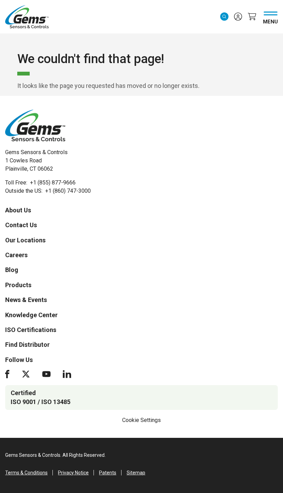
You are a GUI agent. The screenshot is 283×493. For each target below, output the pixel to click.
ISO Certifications (30, 329)
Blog (11, 269)
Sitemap (136, 472)
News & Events (26, 299)
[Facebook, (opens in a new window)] (7, 374)
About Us (18, 210)
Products (18, 285)
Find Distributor (27, 344)
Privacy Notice (73, 472)
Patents (107, 472)
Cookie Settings (141, 420)
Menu (270, 20)
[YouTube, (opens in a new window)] (46, 374)
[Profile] (238, 16)
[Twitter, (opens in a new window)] (26, 374)
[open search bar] (224, 16)
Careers (16, 255)
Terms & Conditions (26, 472)
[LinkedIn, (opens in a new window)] (67, 374)
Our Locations (25, 240)
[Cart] (252, 16)
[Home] (35, 125)
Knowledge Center (31, 315)
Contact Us (21, 225)
